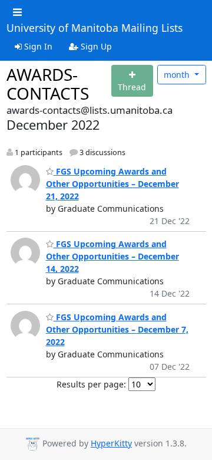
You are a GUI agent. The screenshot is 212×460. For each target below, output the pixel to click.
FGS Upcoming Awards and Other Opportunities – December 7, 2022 (117, 329)
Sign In (37, 46)
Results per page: (91, 384)
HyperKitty (111, 443)
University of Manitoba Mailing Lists (94, 28)
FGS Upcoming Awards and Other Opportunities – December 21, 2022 (112, 184)
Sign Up (95, 46)
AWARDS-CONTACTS (47, 83)
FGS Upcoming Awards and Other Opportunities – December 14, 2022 (112, 256)
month (178, 74)
